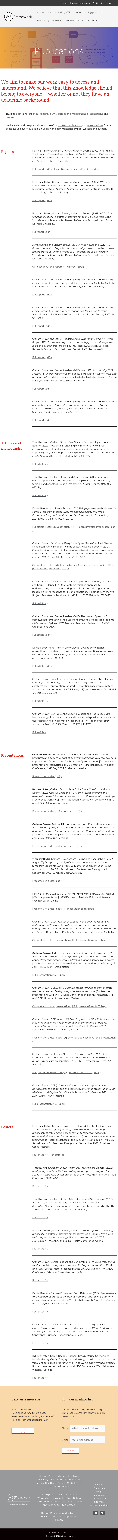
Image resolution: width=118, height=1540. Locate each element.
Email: (65, 1440)
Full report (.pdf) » (42, 169)
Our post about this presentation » (51, 940)
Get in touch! (106, 3)
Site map (99, 1502)
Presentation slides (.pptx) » (48, 908)
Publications (99, 1495)
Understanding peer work (89, 12)
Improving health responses (81, 20)
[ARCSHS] (95, 1513)
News (64, 3)
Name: (65, 1428)
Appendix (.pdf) (95, 169)
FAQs (95, 3)
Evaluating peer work (49, 20)
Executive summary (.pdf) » (69, 169)
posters (10, 117)
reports (44, 113)
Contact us (99, 1488)
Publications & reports (80, 3)
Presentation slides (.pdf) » (47, 776)
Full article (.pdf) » (42, 634)
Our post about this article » (48, 565)
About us (99, 1484)
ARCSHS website (98, 1505)
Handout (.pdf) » (59, 1154)
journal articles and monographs (67, 113)
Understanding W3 (59, 12)
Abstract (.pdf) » (73, 811)
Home (40, 12)
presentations (95, 113)
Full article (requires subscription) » (52, 526)
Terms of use (99, 1498)
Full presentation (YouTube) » (89, 940)
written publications (70, 125)
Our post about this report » (48, 266)
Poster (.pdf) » (40, 1154)
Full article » (39, 464)
